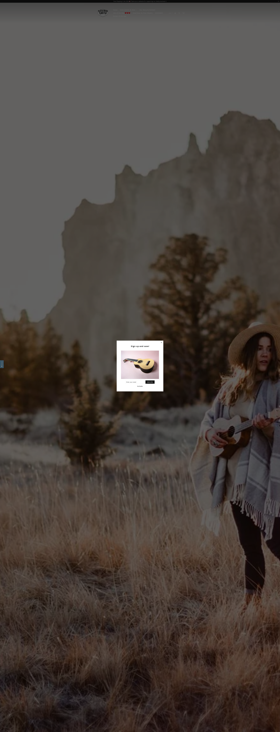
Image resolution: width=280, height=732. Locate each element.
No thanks (140, 386)
